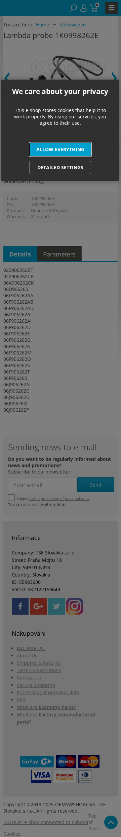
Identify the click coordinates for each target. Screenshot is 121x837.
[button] (60, 149)
